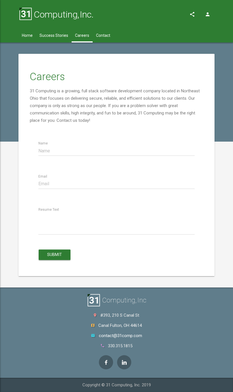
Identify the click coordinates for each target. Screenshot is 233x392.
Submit (54, 254)
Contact (103, 35)
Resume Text (48, 210)
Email (42, 176)
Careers (82, 35)
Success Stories (53, 35)
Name (43, 143)
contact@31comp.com (120, 335)
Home (27, 35)
